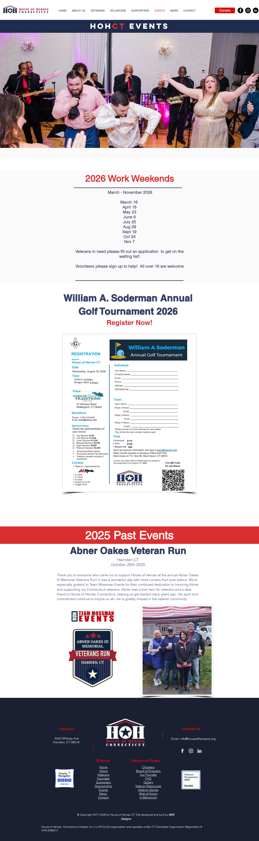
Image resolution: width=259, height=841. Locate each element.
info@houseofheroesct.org (198, 739)
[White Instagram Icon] (191, 751)
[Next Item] (252, 90)
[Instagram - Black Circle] (248, 10)
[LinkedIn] (255, 10)
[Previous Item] (6, 90)
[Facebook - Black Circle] (240, 10)
